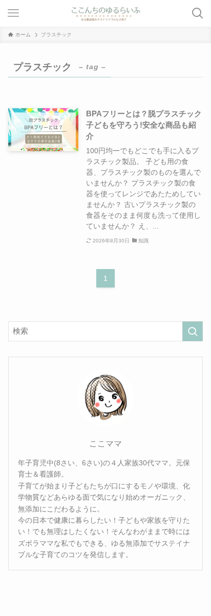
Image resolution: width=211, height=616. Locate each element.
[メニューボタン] (13, 13)
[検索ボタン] (197, 13)
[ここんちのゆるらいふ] (105, 13)
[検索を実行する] (192, 331)
